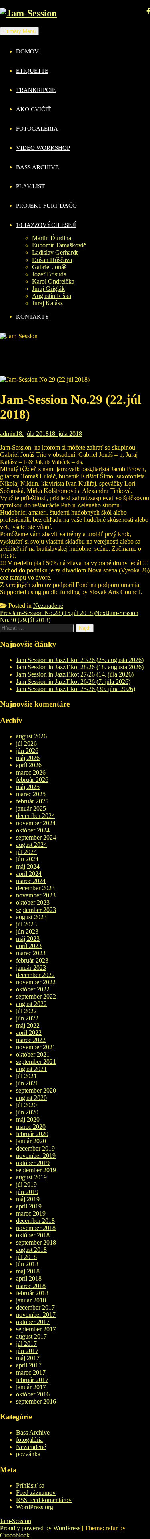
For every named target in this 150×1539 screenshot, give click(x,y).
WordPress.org (34, 1507)
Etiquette (32, 70)
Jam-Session (15, 1520)
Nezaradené (48, 605)
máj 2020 (28, 1119)
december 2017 (35, 1307)
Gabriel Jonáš (49, 267)
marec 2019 (31, 1213)
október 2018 (33, 1235)
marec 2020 (31, 1126)
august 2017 (31, 1336)
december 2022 (35, 974)
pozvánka (28, 1454)
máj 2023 (28, 938)
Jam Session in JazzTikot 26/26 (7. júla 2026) (73, 681)
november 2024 (36, 823)
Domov (27, 51)
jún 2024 (27, 859)
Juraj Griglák (48, 288)
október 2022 (33, 989)
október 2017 (33, 1321)
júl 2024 (26, 851)
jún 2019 (27, 1191)
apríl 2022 (29, 1032)
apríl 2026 (29, 765)
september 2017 (36, 1329)
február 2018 (32, 1293)
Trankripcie (36, 90)
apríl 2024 (29, 873)
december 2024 (35, 815)
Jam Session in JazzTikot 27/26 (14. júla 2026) (75, 674)
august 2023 (31, 917)
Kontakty (32, 316)
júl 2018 (26, 1256)
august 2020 (31, 1097)
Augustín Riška (51, 295)
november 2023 (36, 895)
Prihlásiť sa (30, 1485)
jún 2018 (27, 1264)
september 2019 (36, 1170)
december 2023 (35, 888)
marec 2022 (31, 1039)
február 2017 (32, 1379)
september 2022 (36, 996)
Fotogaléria (37, 128)
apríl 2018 (29, 1278)
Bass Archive (37, 167)
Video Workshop (43, 148)
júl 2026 (26, 743)
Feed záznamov (36, 1492)
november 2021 (36, 1047)
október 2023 (33, 902)
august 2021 (31, 1068)
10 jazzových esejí (46, 225)
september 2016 (36, 1401)
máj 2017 (28, 1358)
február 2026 (32, 779)
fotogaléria (29, 1439)
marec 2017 (31, 1372)
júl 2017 (26, 1343)
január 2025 (31, 808)
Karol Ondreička (53, 281)
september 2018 (36, 1242)
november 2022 (36, 982)
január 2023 (31, 967)
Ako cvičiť (33, 109)
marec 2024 (31, 880)
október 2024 (33, 830)
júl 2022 (26, 1011)
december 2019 (35, 1148)
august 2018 (31, 1249)
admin (8, 433)
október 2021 (33, 1054)
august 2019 (31, 1177)
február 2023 (32, 960)
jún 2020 (27, 1112)
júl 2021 (26, 1076)
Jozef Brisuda (49, 274)
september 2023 (36, 909)
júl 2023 (26, 924)
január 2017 (31, 1387)
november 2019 (36, 1155)
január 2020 (31, 1141)
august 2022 (31, 1003)
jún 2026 (27, 750)
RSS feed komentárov (44, 1499)
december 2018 (35, 1220)
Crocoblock (15, 1535)
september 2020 (36, 1090)
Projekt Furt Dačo (46, 205)
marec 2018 (31, 1285)
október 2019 (33, 1162)
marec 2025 (31, 794)
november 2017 (36, 1314)
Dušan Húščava (52, 259)
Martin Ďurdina (51, 238)
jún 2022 (27, 1018)
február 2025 (32, 801)
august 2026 (31, 736)
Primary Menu (19, 31)
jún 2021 (27, 1083)
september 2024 (36, 837)
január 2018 (31, 1300)
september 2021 (36, 1061)
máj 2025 (28, 786)
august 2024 (31, 844)
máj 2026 (28, 757)
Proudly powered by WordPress (40, 1528)
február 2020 (32, 1133)
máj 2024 (28, 866)
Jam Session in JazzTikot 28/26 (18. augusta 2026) (80, 667)
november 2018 (36, 1227)
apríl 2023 (29, 945)
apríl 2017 (29, 1365)
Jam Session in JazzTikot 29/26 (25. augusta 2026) (80, 659)
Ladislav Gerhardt (55, 252)
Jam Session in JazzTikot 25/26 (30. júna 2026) (75, 688)
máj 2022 (28, 1025)
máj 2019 (28, 1199)
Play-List (30, 186)
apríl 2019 (29, 1206)
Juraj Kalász (47, 303)
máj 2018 (28, 1271)
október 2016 (33, 1394)
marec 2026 (31, 772)
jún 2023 (27, 931)
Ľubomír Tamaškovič (59, 245)
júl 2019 (26, 1184)
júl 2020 (26, 1105)
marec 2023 (31, 953)
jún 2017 (27, 1350)
